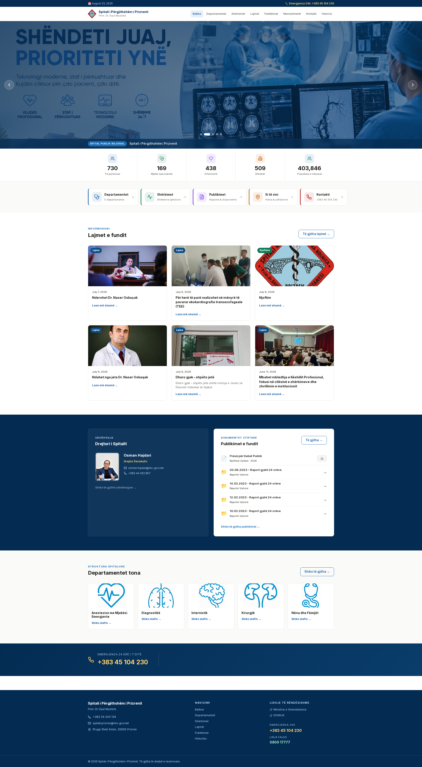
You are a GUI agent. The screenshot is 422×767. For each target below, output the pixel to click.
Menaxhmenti (292, 13)
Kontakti (311, 13)
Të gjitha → (314, 440)
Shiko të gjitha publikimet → (240, 526)
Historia (327, 13)
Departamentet (216, 13)
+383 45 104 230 (123, 662)
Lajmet (254, 13)
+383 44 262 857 (139, 473)
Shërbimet (238, 13)
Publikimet (271, 13)
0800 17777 (280, 742)
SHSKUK (278, 715)
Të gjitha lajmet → (316, 234)
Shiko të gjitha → (317, 571)
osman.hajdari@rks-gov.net (146, 468)
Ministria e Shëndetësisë (289, 709)
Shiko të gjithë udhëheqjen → (115, 487)
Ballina (197, 13)
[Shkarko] (322, 458)
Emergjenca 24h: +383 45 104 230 (311, 3)
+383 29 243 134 (104, 716)
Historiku (201, 738)
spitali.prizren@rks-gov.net (111, 723)
